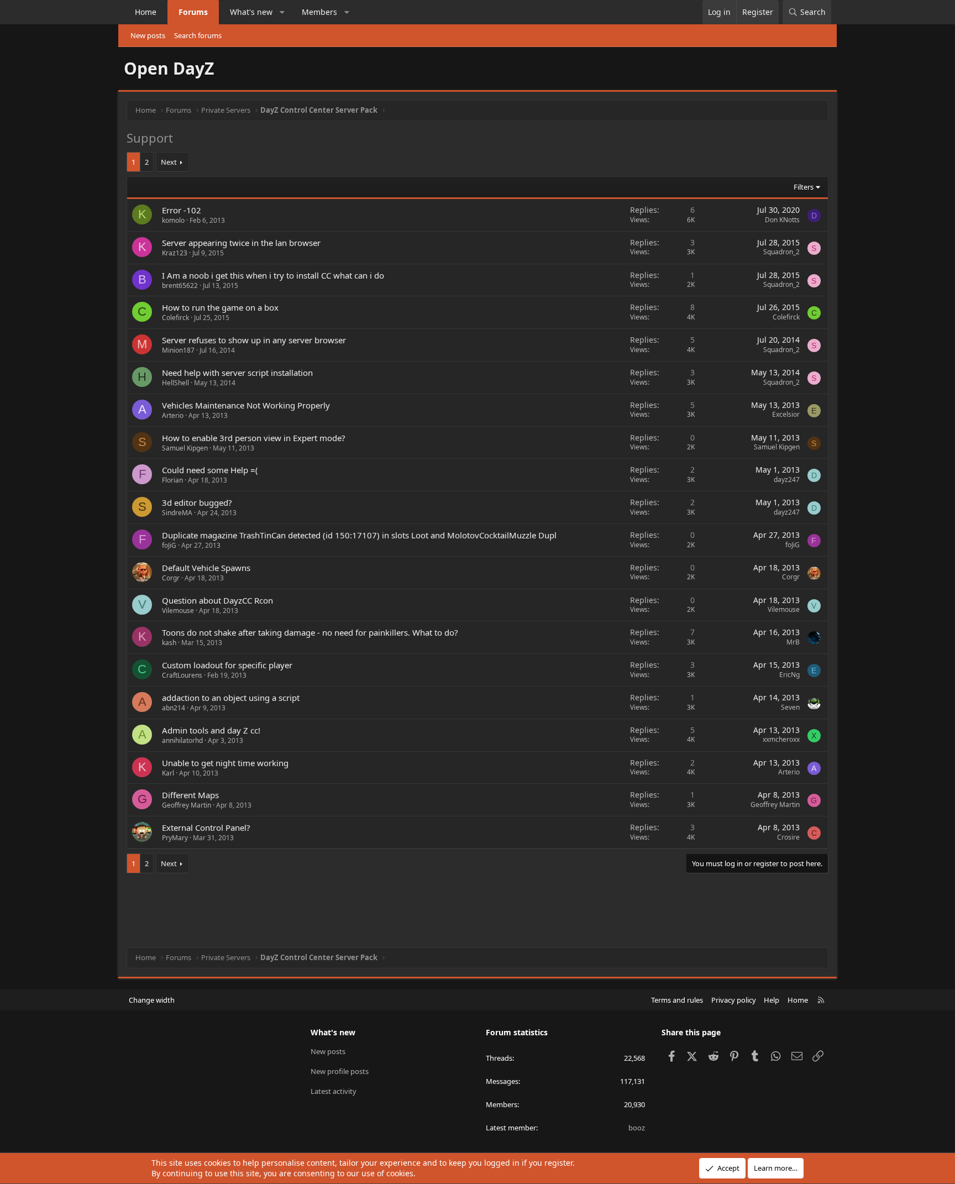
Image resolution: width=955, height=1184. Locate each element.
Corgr (171, 578)
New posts (147, 35)
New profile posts (340, 1071)
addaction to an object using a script (231, 697)
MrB (793, 642)
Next (169, 162)
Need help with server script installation (237, 372)
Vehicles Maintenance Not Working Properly (246, 405)
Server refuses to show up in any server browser (254, 339)
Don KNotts (782, 219)
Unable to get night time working (225, 762)
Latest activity (333, 1091)
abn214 (173, 708)
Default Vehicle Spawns (206, 567)
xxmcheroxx (781, 739)
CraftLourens (182, 675)
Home (145, 12)
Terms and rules (677, 1000)
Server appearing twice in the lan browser (241, 242)
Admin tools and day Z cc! (211, 730)
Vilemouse (178, 610)
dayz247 (787, 479)
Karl (168, 773)
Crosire (788, 837)
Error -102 (181, 210)
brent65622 (180, 285)
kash (169, 642)
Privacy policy (733, 1000)
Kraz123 (174, 253)
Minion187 (178, 350)
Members (319, 12)
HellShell (175, 382)
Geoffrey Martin (186, 805)
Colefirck (175, 317)
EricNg (789, 674)
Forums (193, 12)
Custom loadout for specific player (227, 664)
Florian (172, 480)
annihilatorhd (182, 740)
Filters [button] (804, 187)
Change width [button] (152, 1000)
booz (636, 1128)
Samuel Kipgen (185, 448)
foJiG (169, 545)
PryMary (175, 837)
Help (771, 1000)
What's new (251, 12)
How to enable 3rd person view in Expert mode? (253, 437)
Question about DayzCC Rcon (217, 600)
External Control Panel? (206, 827)
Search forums (198, 35)
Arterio (172, 415)
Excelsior (786, 414)
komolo (173, 220)
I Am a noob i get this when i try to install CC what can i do (273, 275)
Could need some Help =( (210, 469)
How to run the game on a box (220, 307)
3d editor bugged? (197, 502)
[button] (282, 12)
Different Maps (190, 794)
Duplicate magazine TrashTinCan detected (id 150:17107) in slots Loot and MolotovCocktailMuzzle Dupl (359, 535)
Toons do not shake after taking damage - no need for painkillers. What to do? (310, 632)
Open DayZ (169, 68)
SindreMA (177, 512)
